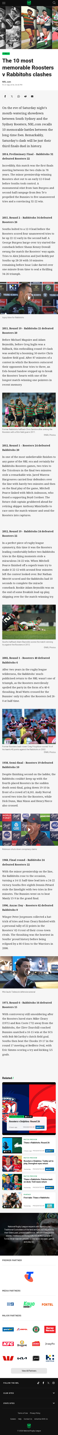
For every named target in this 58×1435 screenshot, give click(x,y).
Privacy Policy (35, 1413)
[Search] (54, 3)
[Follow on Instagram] (53, 1382)
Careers (13, 1419)
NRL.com (6, 81)
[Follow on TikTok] (38, 1382)
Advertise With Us (41, 1419)
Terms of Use (23, 1413)
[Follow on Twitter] (48, 1382)
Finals (6, 54)
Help (20, 1419)
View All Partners (29, 1370)
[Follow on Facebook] (43, 1382)
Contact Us (28, 1419)
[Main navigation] (3, 3)
